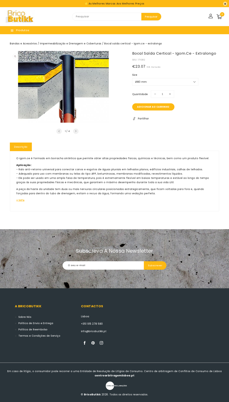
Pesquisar (151, 16)
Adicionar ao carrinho (153, 106)
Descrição (21, 147)
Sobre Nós (24, 317)
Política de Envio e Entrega (35, 323)
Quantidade (140, 94)
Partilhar (143, 118)
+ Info (20, 200)
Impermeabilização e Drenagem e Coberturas (70, 43)
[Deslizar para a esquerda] (59, 131)
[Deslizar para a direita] (76, 131)
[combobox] (106, 16)
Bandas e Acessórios (23, 43)
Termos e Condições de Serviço (39, 336)
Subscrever (155, 265)
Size (134, 75)
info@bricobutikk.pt (94, 331)
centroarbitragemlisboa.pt (115, 375)
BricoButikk (92, 394)
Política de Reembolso (33, 329)
